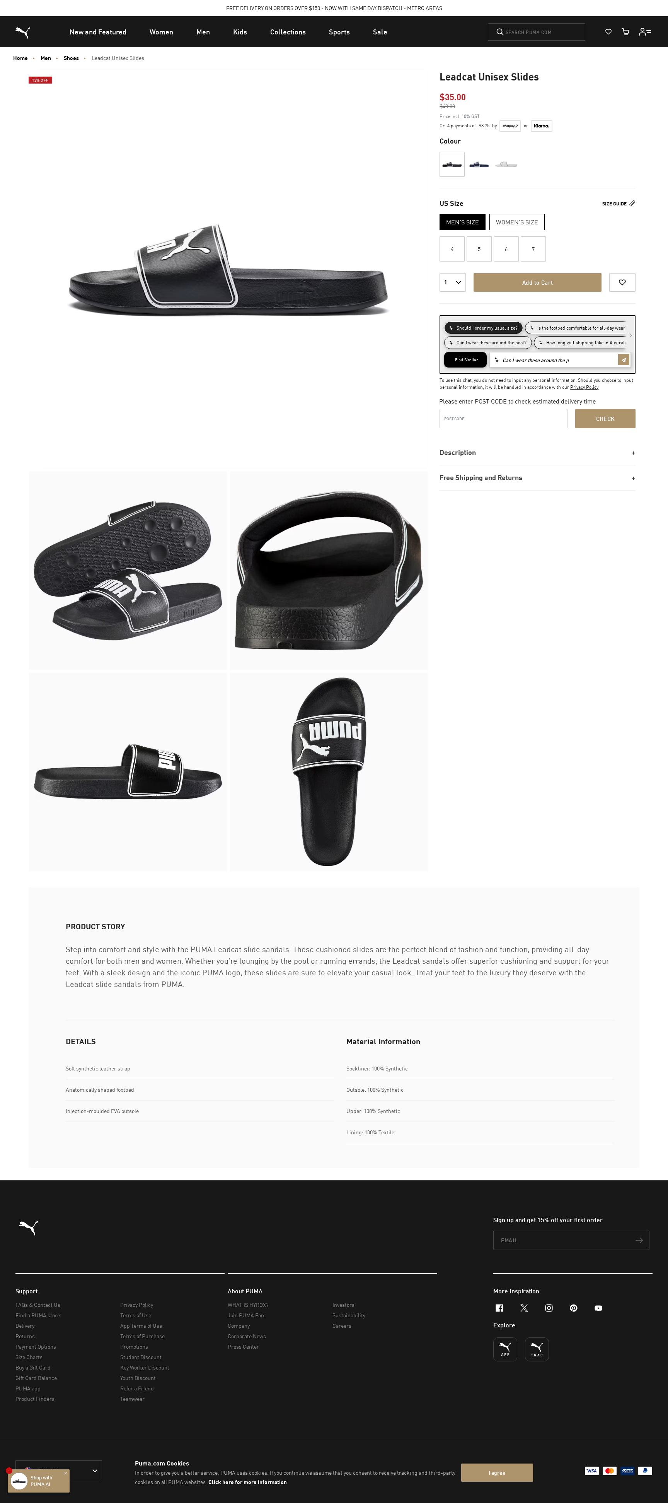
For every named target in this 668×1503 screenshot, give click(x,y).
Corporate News (247, 1336)
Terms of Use (135, 1315)
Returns (25, 1336)
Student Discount (141, 1357)
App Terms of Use (141, 1325)
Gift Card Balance (36, 1378)
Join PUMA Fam (247, 1315)
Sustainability (348, 1315)
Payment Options (35, 1346)
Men (46, 58)
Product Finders (35, 1398)
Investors (343, 1304)
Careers (341, 1325)
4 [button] (452, 249)
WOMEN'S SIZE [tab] (517, 222)
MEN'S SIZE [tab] (462, 222)
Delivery (24, 1325)
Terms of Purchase (142, 1336)
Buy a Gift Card (33, 1367)
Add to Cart (537, 282)
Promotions (134, 1346)
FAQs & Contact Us (37, 1304)
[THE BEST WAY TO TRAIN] (537, 1349)
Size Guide (615, 204)
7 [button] (533, 249)
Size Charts (29, 1357)
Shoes (71, 58)
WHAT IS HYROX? (248, 1304)
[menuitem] (98, 31)
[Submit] (500, 31)
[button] (452, 164)
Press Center (243, 1346)
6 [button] (506, 249)
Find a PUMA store (37, 1315)
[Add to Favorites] (622, 282)
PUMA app (28, 1388)
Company (239, 1325)
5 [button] (479, 249)
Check (605, 418)
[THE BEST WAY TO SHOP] (505, 1349)
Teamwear (132, 1398)
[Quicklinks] (645, 32)
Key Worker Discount (144, 1367)
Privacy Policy (584, 387)
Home (20, 58)
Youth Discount (138, 1378)
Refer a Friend (137, 1388)
